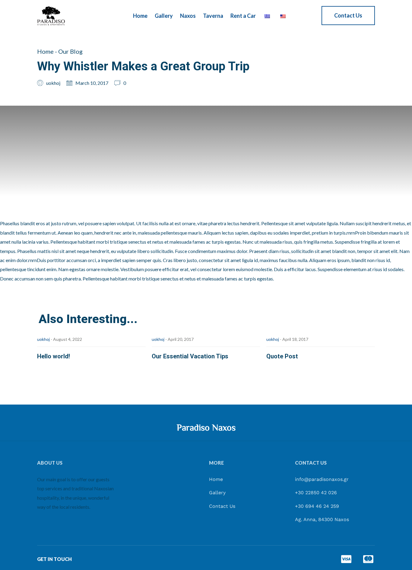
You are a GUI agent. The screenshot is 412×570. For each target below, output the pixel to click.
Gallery (164, 15)
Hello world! (53, 356)
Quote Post (282, 356)
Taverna (213, 15)
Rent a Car (243, 15)
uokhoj (43, 339)
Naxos (188, 15)
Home (140, 15)
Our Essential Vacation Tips (190, 356)
